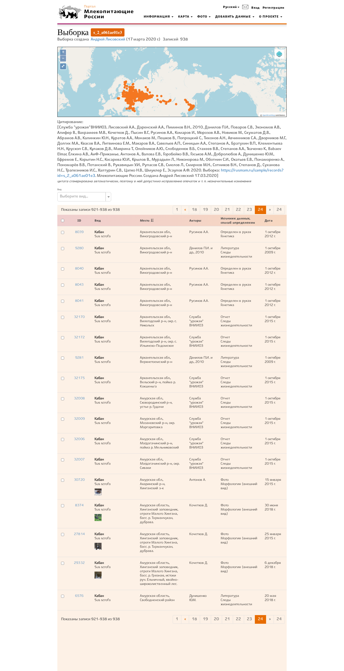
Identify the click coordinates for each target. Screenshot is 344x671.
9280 (79, 248)
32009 (79, 418)
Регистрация (273, 8)
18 (194, 210)
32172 (79, 337)
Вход (255, 8)
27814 (79, 534)
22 (238, 210)
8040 (79, 268)
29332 (79, 563)
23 (249, 210)
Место (145, 220)
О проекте (269, 16)
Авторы (195, 220)
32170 (79, 317)
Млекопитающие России (109, 14)
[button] (231, 7)
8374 (79, 505)
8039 (79, 232)
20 (216, 210)
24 (260, 210)
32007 (79, 459)
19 (205, 210)
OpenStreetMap (269, 115)
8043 (79, 284)
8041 (79, 301)
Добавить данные (233, 16)
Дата (269, 220)
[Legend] (279, 54)
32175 (79, 378)
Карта (184, 16)
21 (227, 210)
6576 (79, 596)
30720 (79, 479)
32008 (79, 398)
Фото (202, 16)
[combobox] (84, 196)
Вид (59, 189)
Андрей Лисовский (108, 39)
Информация (157, 16)
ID (79, 220)
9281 (79, 357)
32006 (79, 439)
